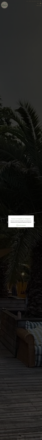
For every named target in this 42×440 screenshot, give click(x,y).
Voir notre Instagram (21, 225)
